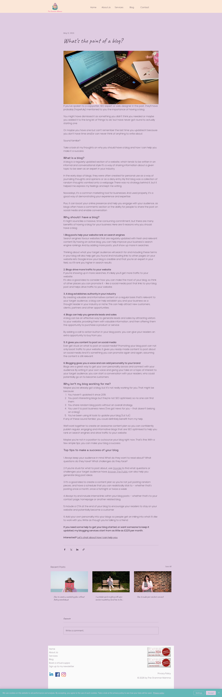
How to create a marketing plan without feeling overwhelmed (69, 598)
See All (168, 566)
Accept (211, 693)
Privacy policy (158, 693)
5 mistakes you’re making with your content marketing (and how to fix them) (108, 598)
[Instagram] (63, 674)
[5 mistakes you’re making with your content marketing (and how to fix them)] (111, 581)
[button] (119, 7)
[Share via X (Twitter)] (71, 549)
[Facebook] (57, 674)
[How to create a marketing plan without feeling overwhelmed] (69, 581)
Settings (199, 693)
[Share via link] (83, 549)
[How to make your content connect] (152, 581)
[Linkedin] (51, 674)
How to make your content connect (150, 596)
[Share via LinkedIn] (77, 549)
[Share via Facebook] (64, 549)
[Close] (218, 693)
